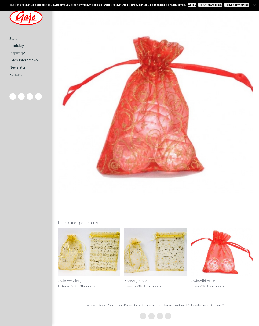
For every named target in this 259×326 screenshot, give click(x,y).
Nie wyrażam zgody (210, 4)
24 (223, 304)
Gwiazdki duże (203, 280)
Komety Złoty (135, 280)
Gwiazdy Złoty (69, 280)
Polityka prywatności (174, 304)
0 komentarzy (87, 286)
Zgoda (192, 4)
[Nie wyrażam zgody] (254, 5)
